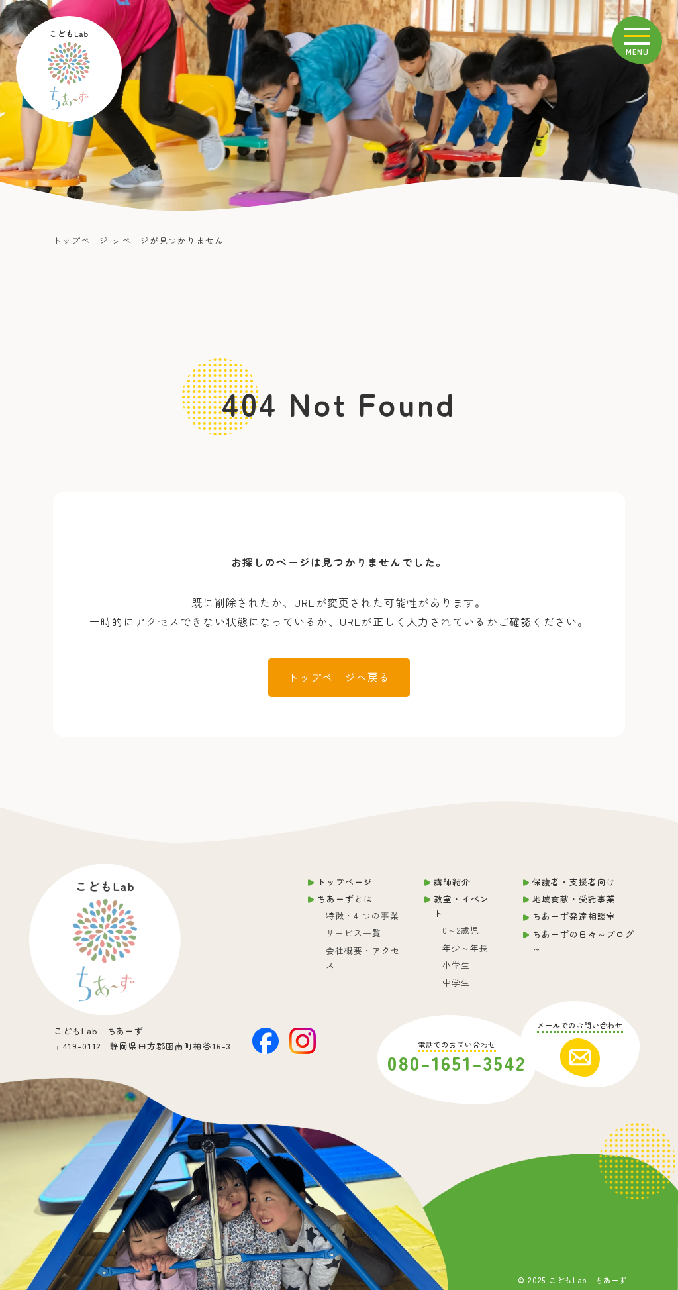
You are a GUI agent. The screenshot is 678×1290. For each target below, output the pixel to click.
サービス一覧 (353, 932)
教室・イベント (461, 906)
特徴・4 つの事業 (362, 915)
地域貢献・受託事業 (574, 898)
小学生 (456, 965)
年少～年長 (465, 947)
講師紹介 (452, 881)
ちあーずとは (345, 898)
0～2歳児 (460, 930)
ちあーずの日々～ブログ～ (583, 941)
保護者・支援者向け (574, 881)
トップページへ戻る (339, 677)
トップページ (345, 881)
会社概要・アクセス (363, 957)
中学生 (456, 982)
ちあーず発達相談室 (574, 916)
